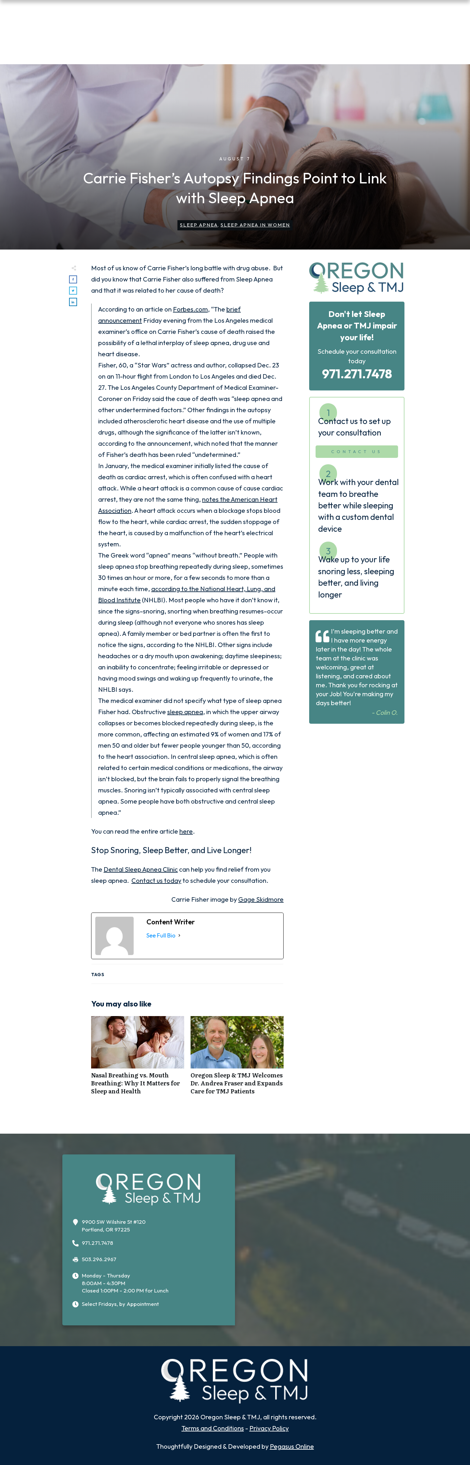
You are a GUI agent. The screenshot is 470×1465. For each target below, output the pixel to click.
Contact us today (156, 880)
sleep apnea (185, 712)
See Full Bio (161, 935)
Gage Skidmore (261, 899)
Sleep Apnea (199, 225)
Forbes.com (190, 309)
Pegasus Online (292, 1446)
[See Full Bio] (179, 935)
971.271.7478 (357, 374)
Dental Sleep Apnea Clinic (141, 869)
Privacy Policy (269, 1428)
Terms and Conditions (213, 1428)
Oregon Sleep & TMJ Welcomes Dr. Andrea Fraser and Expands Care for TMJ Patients (237, 1059)
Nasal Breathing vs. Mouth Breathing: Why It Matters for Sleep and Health (137, 1059)
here (186, 831)
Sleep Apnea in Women (255, 225)
